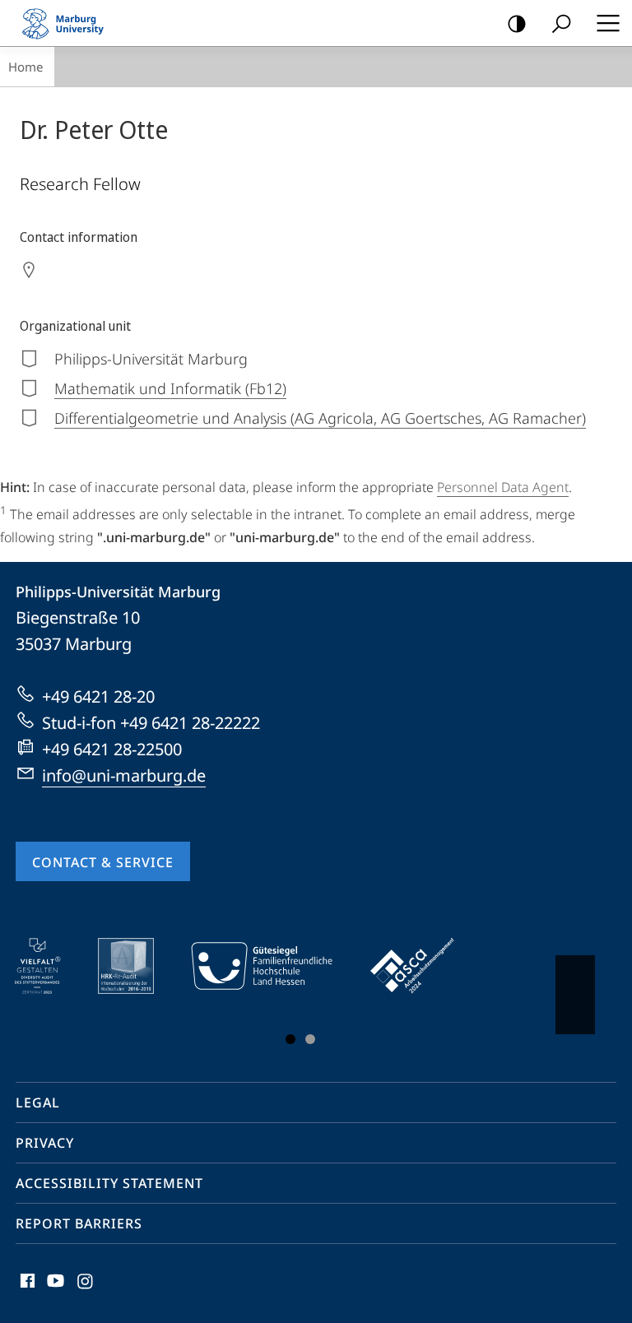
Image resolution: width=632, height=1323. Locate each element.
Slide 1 (290, 1039)
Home (25, 66)
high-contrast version (517, 23)
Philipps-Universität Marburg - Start (70, 23)
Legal (38, 1102)
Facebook (26, 1290)
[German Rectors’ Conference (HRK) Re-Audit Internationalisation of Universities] (137, 966)
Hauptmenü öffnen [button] (607, 23)
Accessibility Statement (109, 1183)
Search (561, 23)
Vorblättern (575, 994)
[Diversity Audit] (49, 966)
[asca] (423, 966)
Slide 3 (310, 1039)
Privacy (45, 1143)
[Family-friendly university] (273, 966)
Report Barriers (79, 1223)
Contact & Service (103, 862)
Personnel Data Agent (503, 487)
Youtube (54, 1290)
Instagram (86, 1290)
